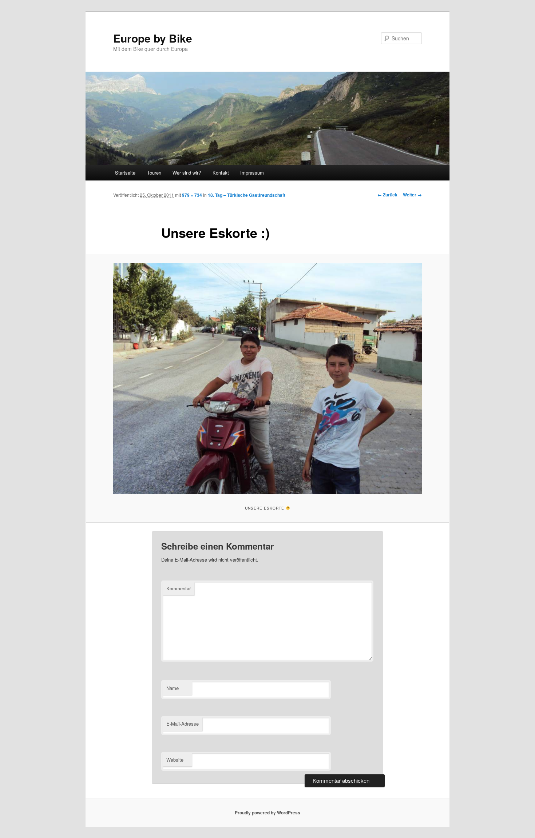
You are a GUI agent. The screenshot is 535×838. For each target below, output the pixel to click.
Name (172, 688)
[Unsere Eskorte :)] (267, 379)
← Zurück (387, 194)
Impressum (252, 172)
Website (174, 759)
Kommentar (178, 588)
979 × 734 (192, 195)
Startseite (125, 172)
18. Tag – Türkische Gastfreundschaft (246, 195)
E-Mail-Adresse (182, 723)
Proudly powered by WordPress (267, 812)
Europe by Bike (152, 38)
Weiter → (412, 194)
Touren (154, 172)
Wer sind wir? (187, 172)
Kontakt (221, 172)
